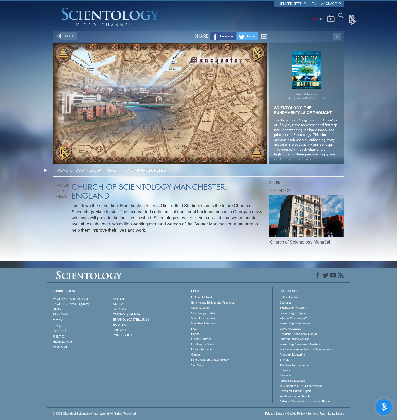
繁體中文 (59, 336)
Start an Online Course (294, 339)
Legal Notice (336, 413)
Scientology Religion (293, 313)
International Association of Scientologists (306, 349)
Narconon (286, 375)
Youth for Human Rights (295, 396)
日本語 (57, 326)
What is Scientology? (293, 318)
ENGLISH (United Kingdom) (71, 304)
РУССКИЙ (60, 331)
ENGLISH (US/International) (71, 298)
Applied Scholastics (292, 380)
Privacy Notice (274, 413)
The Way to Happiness (294, 365)
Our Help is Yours (202, 344)
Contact (196, 354)
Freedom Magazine (292, 354)
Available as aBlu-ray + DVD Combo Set (306, 96)
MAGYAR (119, 298)
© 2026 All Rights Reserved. (95, 413)
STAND (284, 359)
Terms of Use (316, 413)
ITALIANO (119, 330)
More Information (202, 349)
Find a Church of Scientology (210, 359)
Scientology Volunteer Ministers (300, 344)
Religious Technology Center (298, 333)
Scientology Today (203, 313)
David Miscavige (290, 328)
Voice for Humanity (203, 318)
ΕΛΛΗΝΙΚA (120, 324)
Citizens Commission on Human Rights (305, 401)
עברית (58, 320)
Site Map (197, 365)
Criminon (285, 370)
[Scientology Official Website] (353, 19)
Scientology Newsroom (295, 323)
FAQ (194, 328)
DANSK (58, 309)
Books (195, 333)
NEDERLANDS (63, 341)
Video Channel (200, 307)
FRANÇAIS (60, 314)
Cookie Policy (296, 413)
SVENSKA (119, 309)
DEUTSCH (60, 346)
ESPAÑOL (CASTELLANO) (131, 319)
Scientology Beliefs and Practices (213, 302)
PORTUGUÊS (122, 335)
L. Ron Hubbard (201, 297)
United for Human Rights (296, 391)
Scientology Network (293, 307)
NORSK (118, 304)
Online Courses (201, 339)
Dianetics (286, 302)
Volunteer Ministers (203, 323)
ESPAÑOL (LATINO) (126, 314)
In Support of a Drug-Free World (301, 385)
